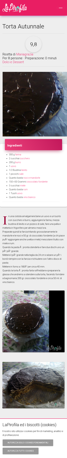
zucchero (25, 158)
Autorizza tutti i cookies (20, 451)
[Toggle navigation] (61, 8)
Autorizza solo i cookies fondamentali (27, 443)
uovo (13, 166)
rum (25, 189)
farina (18, 154)
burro (18, 162)
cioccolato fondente (37, 181)
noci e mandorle (31, 178)
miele (22, 185)
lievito (24, 170)
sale (21, 174)
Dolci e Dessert (13, 62)
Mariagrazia (24, 54)
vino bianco (29, 197)
